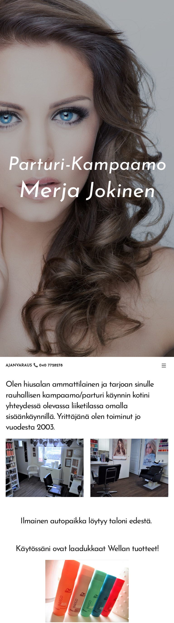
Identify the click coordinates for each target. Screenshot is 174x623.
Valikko (163, 365)
